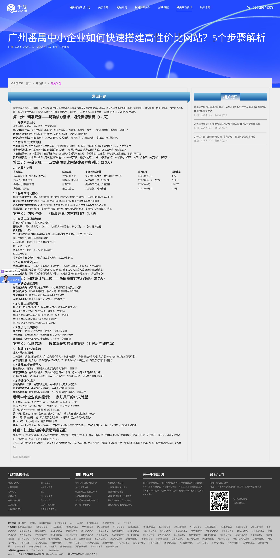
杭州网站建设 (162, 539)
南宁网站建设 (223, 539)
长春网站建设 (35, 547)
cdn (119, 523)
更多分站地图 (112, 547)
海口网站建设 (208, 539)
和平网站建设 (133, 535)
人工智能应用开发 (48, 509)
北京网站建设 (41, 527)
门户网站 (12, 492)
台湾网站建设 (96, 547)
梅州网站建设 (256, 535)
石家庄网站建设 (186, 543)
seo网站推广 (13, 505)
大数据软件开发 (15, 509)
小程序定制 (13, 487)
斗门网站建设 (258, 531)
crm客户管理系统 (48, 505)
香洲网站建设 (25, 535)
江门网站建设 (210, 535)
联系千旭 (205, 7)
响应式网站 (45, 483)
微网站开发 (45, 500)
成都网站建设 (131, 539)
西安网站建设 (233, 543)
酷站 (43, 492)
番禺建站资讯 (184, 7)
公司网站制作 (46, 496)
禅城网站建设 (41, 531)
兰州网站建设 (258, 539)
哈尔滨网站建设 (92, 543)
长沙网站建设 (193, 539)
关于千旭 (103, 7)
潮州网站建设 (41, 535)
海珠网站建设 (164, 527)
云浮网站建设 (85, 539)
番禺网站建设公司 (80, 7)
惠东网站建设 (181, 531)
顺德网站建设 (71, 531)
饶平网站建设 (71, 535)
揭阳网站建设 (225, 535)
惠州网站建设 (133, 531)
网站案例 (122, 7)
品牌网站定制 (14, 500)
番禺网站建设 (142, 7)
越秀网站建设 (149, 527)
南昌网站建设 (41, 543)
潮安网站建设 (56, 535)
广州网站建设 (103, 527)
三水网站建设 (102, 531)
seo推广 (80, 523)
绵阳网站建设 (146, 539)
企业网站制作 (108, 523)
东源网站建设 (118, 535)
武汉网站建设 (177, 539)
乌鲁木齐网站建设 (241, 539)
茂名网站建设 (241, 535)
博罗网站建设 (197, 531)
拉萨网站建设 (123, 543)
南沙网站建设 (211, 527)
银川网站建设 (19, 547)
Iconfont (55, 339)
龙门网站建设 (212, 531)
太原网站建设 (108, 543)
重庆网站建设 (72, 527)
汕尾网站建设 (39, 539)
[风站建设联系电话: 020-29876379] (250, 7)
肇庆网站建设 (116, 539)
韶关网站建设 (54, 539)
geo (71, 523)
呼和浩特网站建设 (73, 543)
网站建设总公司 (25, 527)
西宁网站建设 (218, 543)
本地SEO (34, 421)
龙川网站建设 (164, 535)
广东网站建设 (87, 527)
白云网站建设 (195, 527)
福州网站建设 (202, 543)
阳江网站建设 (70, 539)
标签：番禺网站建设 (22, 457)
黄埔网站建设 (134, 527)
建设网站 (22, 523)
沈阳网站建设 (154, 543)
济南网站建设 (170, 543)
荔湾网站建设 (226, 527)
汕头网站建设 (23, 539)
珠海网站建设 (243, 531)
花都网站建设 (241, 527)
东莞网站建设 (118, 531)
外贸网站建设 (46, 487)
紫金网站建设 (195, 535)
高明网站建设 (87, 531)
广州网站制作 (37, 550)
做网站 (33, 523)
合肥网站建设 (56, 543)
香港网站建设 (66, 547)
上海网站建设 (57, 527)
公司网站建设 (93, 523)
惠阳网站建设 (166, 531)
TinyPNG (33, 331)
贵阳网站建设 (25, 543)
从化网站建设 (257, 527)
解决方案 (163, 7)
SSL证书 (127, 523)
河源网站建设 (102, 535)
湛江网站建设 (100, 539)
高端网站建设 (14, 483)
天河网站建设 (118, 527)
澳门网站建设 (81, 547)
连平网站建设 (148, 535)
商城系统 (12, 496)
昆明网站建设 (139, 543)
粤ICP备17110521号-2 (55, 554)
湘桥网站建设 (87, 535)
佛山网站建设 (25, 531)
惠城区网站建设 (149, 531)
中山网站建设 (227, 531)
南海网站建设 (56, 531)
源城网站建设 (179, 535)
